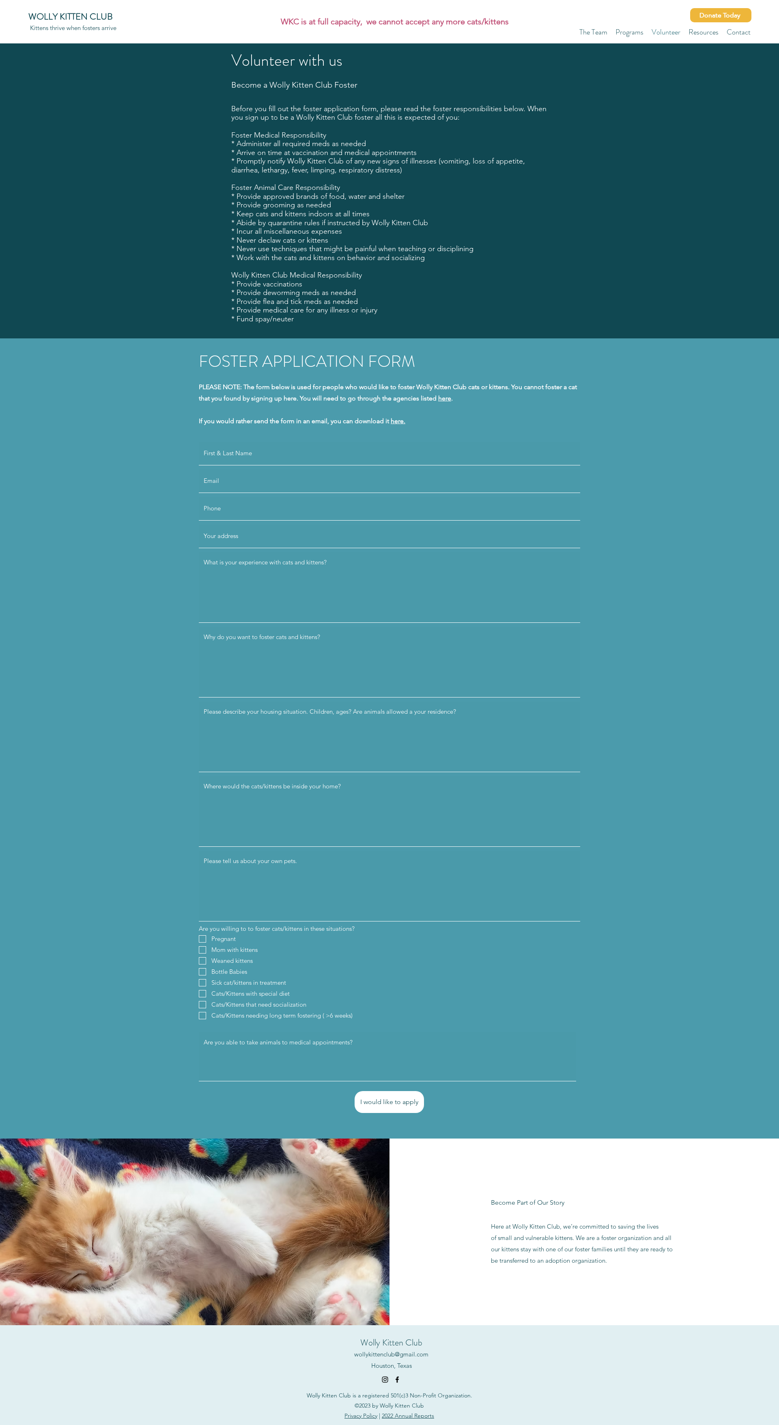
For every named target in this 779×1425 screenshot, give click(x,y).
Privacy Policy (360, 1415)
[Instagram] (385, 1379)
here (444, 398)
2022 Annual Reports (408, 1415)
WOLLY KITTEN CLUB (70, 16)
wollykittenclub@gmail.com (391, 1354)
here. (398, 421)
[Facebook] (397, 1379)
